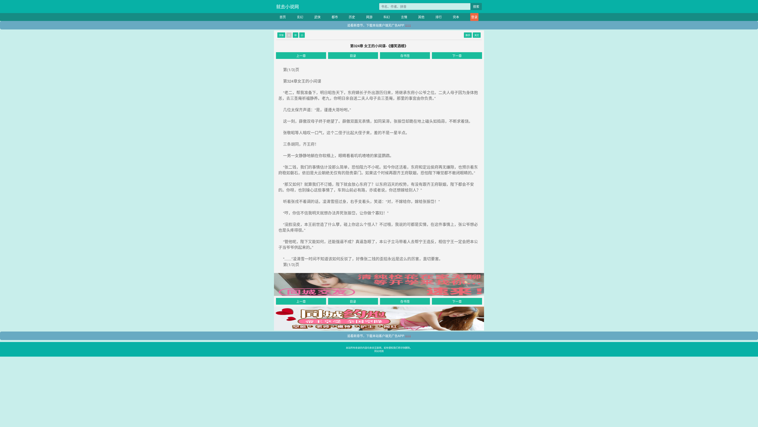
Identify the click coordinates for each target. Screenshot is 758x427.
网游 (369, 17)
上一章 (301, 55)
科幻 (387, 17)
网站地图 (379, 351)
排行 (438, 17)
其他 (421, 17)
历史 (352, 17)
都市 (335, 17)
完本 (456, 17)
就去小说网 (287, 6)
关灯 (476, 35)
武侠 (317, 17)
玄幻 (300, 17)
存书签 (405, 55)
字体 (281, 35)
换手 (467, 35)
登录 (474, 17)
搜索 (476, 6)
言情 (404, 17)
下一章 (457, 55)
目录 (353, 55)
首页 (283, 17)
